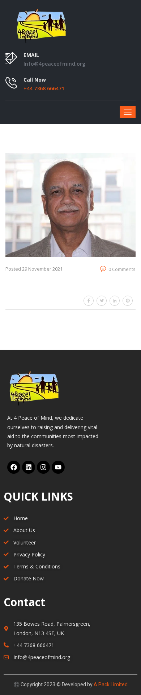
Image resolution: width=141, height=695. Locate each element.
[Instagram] (43, 467)
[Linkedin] (28, 467)
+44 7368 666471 (44, 88)
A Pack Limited (111, 684)
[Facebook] (13, 467)
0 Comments (121, 269)
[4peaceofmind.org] (70, 25)
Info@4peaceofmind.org (54, 63)
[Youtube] (58, 467)
